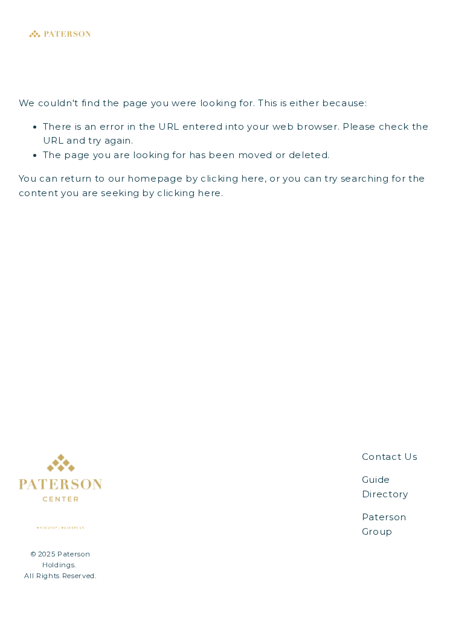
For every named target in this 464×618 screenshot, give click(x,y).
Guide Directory (385, 487)
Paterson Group (384, 524)
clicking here (233, 178)
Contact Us (389, 456)
